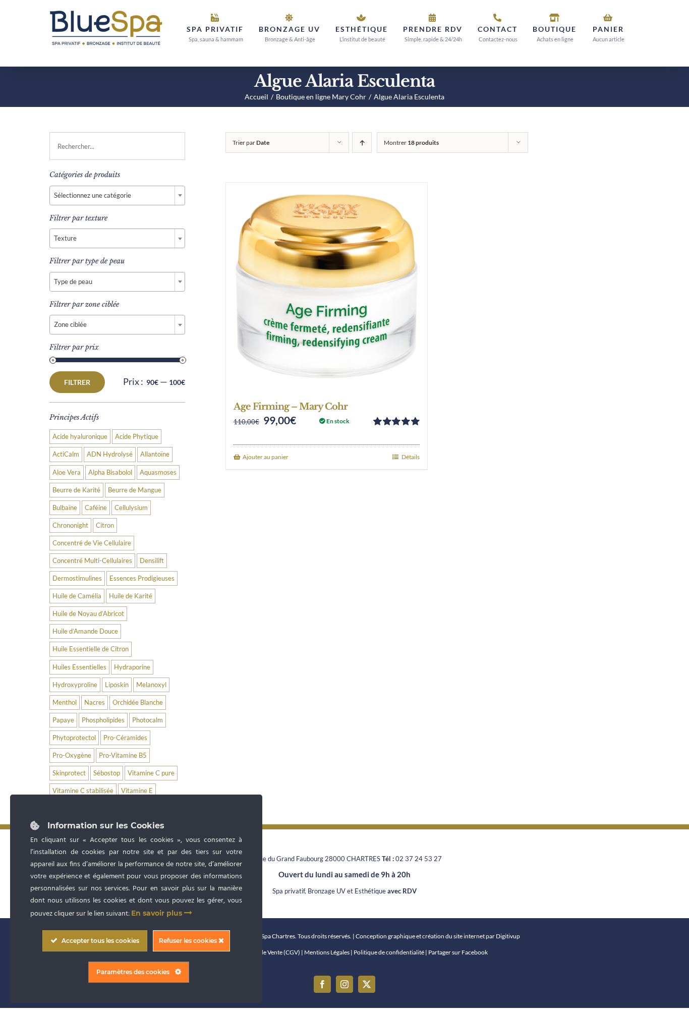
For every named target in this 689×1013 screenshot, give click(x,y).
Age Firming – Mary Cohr (291, 406)
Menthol (64, 702)
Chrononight (70, 525)
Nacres (94, 702)
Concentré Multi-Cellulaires (92, 561)
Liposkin (117, 685)
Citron (105, 525)
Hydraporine (132, 667)
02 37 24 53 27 (418, 859)
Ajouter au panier (266, 457)
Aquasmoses (158, 472)
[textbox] (117, 195)
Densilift (152, 561)
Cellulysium (131, 508)
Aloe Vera (66, 472)
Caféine (96, 508)
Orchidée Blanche (137, 702)
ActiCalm (65, 454)
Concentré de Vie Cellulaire (91, 543)
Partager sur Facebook (458, 952)
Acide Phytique (136, 436)
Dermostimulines (77, 578)
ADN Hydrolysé (110, 454)
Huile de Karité (130, 596)
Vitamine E (137, 791)
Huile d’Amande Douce (85, 631)
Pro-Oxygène (71, 755)
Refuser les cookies (188, 940)
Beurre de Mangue (134, 490)
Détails (410, 457)
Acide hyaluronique (79, 436)
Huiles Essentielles (79, 667)
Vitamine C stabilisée (82, 791)
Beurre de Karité (76, 490)
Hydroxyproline (74, 685)
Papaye (63, 720)
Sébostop (106, 773)
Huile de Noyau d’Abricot (88, 613)
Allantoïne (154, 454)
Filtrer (77, 382)
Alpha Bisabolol (110, 472)
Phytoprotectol (74, 738)
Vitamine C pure (151, 773)
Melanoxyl (151, 685)
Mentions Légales (327, 952)
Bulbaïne (64, 508)
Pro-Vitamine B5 (123, 755)
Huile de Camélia (76, 596)
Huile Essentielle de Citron (90, 649)
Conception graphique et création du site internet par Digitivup (438, 936)
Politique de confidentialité (389, 952)
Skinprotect (69, 773)
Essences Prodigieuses (142, 578)
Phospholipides (103, 720)
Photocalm (147, 720)
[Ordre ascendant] (362, 142)
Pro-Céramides (125, 738)
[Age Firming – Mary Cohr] (326, 287)
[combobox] (117, 195)
